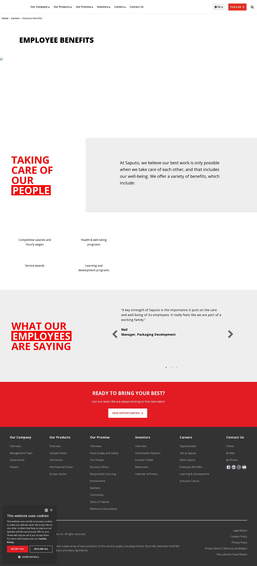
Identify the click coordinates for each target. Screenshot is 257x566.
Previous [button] (113, 332)
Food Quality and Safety (104, 453)
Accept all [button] (17, 548)
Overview (15, 446)
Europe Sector (58, 474)
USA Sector (56, 460)
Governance (17, 460)
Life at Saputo (188, 453)
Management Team (21, 453)
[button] (29, 557)
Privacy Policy (239, 542)
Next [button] (229, 332)
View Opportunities (126, 413)
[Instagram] (239, 467)
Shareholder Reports (148, 453)
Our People (97, 460)
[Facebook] (228, 467)
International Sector (61, 467)
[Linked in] (233, 467)
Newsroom (141, 467)
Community (96, 494)
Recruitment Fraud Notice (232, 554)
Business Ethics (99, 467)
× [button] (51, 510)
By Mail (230, 453)
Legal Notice (240, 530)
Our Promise (83, 6)
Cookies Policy (238, 536)
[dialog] (29, 534)
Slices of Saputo (99, 501)
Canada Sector (58, 453)
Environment (97, 481)
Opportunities (188, 446)
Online (230, 446)
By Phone (232, 460)
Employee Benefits (191, 467)
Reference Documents (103, 508)
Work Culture (187, 460)
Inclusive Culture (189, 481)
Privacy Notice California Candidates (226, 548)
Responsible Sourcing (103, 474)
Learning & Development (194, 474)
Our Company (39, 6)
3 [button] (176, 367)
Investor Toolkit (144, 460)
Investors (102, 6)
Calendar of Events (146, 474)
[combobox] (46, 510)
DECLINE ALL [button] (41, 548)
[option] (171, 324)
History (14, 467)
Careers (119, 6)
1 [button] (166, 367)
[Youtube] (244, 467)
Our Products (62, 6)
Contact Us (136, 6)
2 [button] (171, 367)
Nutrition (95, 488)
